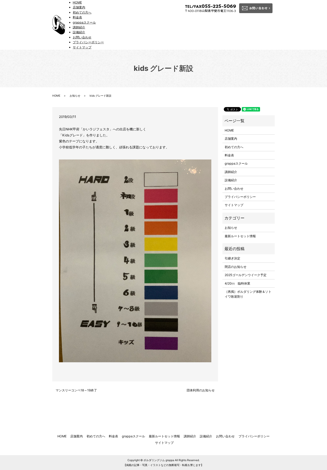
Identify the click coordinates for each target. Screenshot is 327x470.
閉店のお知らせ (235, 267)
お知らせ (75, 95)
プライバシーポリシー (88, 42)
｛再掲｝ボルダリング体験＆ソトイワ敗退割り (248, 294)
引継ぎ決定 (232, 258)
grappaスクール (84, 22)
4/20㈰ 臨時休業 (237, 283)
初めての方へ (82, 12)
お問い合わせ (82, 37)
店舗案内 (79, 7)
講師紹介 (79, 27)
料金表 (77, 17)
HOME (77, 2)
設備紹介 (79, 32)
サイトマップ (82, 47)
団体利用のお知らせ (201, 390)
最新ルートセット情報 (240, 236)
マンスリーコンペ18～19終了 (76, 390)
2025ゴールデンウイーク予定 (245, 275)
